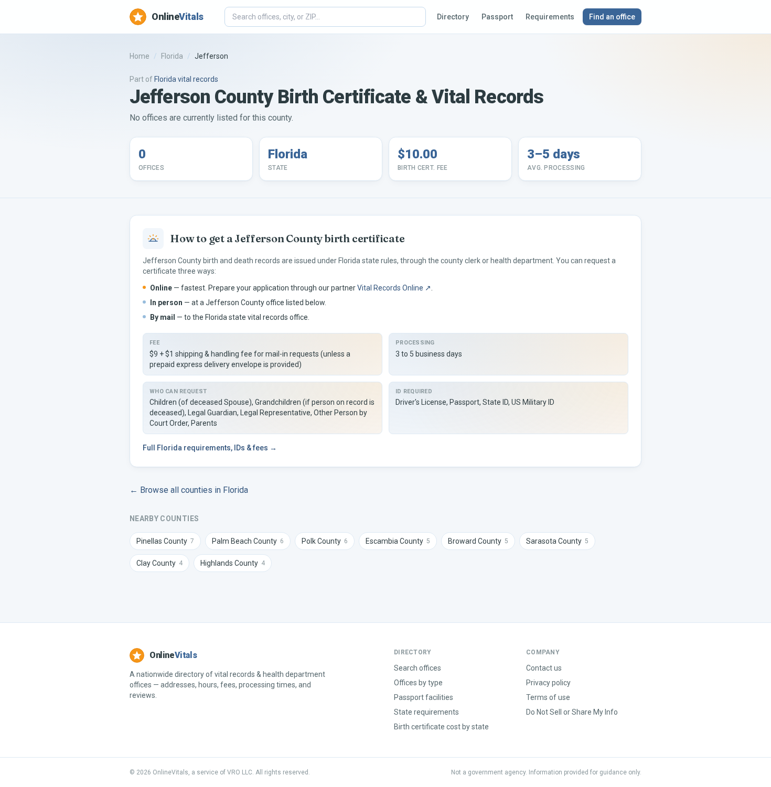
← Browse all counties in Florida (189, 490)
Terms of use (548, 697)
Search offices (417, 668)
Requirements (550, 17)
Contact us (544, 668)
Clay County (159, 563)
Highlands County (232, 563)
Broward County (478, 541)
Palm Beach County (248, 541)
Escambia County (398, 541)
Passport (497, 17)
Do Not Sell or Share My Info (572, 712)
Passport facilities (423, 697)
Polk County (325, 541)
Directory (453, 17)
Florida (172, 56)
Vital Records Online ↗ (394, 288)
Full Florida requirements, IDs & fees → (210, 448)
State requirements (426, 712)
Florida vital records (186, 79)
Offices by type (418, 682)
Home (139, 56)
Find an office (612, 17)
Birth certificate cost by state (441, 727)
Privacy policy (548, 682)
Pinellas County (165, 541)
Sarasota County (557, 541)
